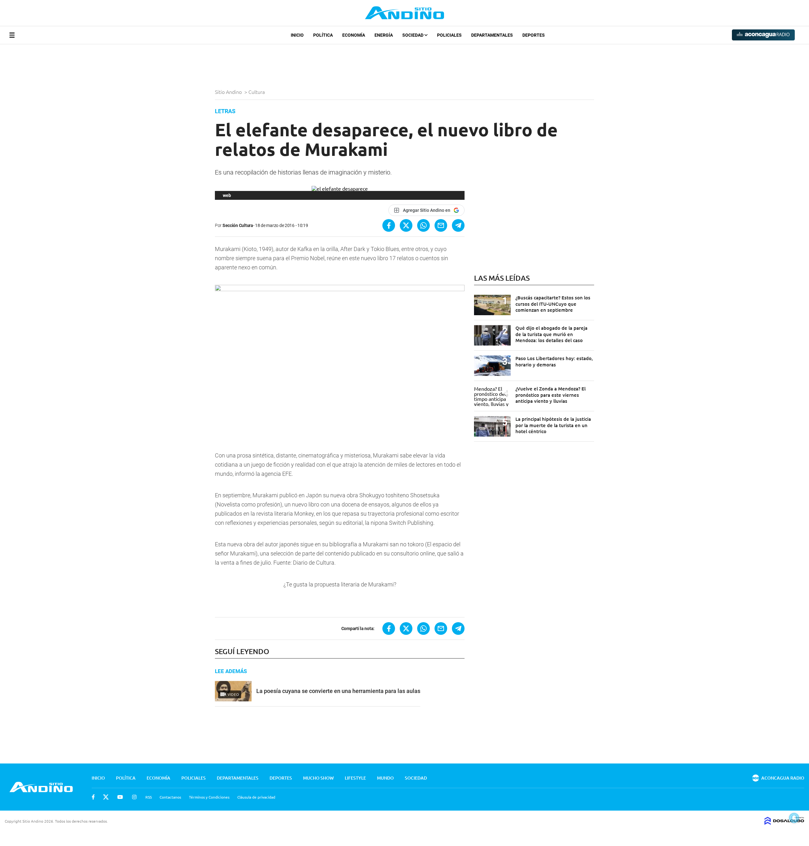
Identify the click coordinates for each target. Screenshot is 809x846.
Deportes (533, 35)
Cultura (257, 92)
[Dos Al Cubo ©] (784, 822)
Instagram (134, 797)
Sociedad (413, 35)
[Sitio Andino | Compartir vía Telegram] (458, 225)
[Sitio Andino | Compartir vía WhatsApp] (423, 225)
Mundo (385, 778)
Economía (353, 35)
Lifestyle (355, 778)
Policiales (449, 35)
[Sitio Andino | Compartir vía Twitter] (406, 225)
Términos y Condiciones (209, 797)
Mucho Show (318, 778)
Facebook (93, 797)
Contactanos (170, 797)
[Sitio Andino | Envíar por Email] (441, 225)
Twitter (106, 797)
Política (323, 35)
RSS (148, 797)
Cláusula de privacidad (256, 797)
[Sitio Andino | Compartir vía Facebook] (388, 225)
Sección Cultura (237, 225)
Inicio (297, 35)
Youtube (120, 797)
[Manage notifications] (794, 818)
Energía (383, 35)
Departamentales (492, 35)
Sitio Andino (229, 92)
